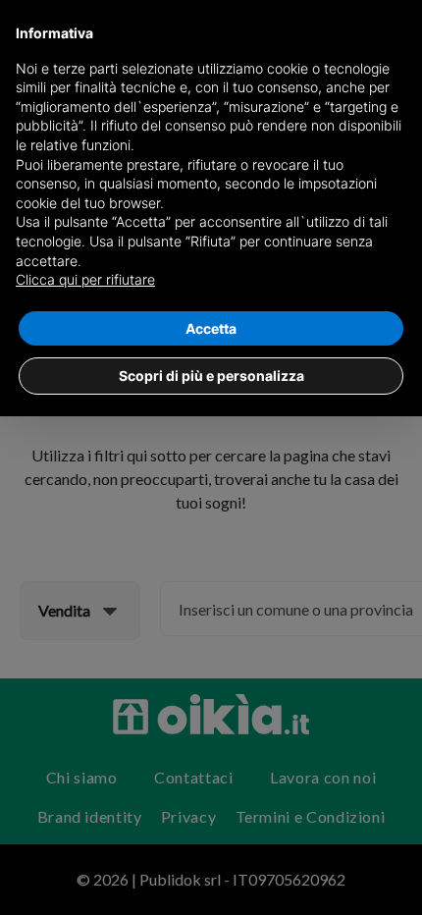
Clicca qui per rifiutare (85, 279)
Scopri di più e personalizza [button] (211, 375)
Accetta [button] (211, 328)
